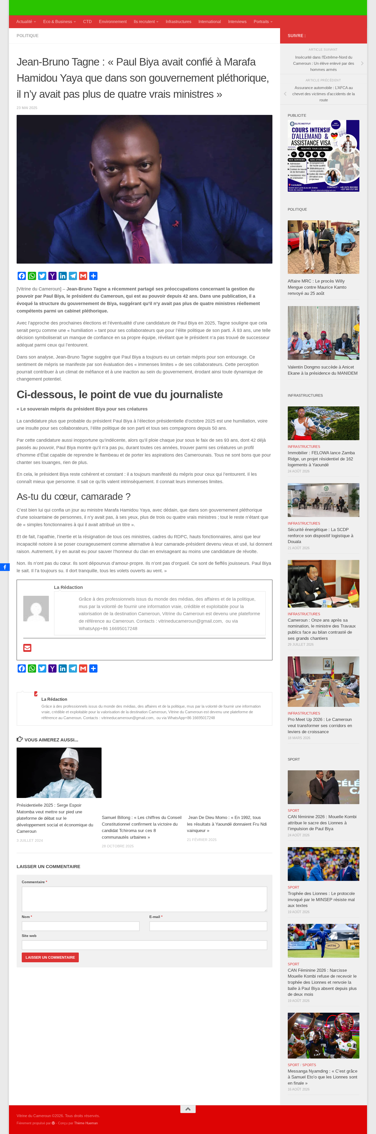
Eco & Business (57, 21)
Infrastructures (178, 21)
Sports (309, 1065)
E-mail (155, 917)
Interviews (237, 21)
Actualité (24, 21)
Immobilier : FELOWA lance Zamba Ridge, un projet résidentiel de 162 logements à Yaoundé (321, 458)
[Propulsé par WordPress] (53, 1123)
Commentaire (34, 882)
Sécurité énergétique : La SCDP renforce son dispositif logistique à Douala (320, 535)
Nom (27, 917)
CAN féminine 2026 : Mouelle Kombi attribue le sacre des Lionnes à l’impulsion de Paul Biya (322, 822)
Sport (293, 811)
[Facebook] (5, 567)
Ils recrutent (144, 21)
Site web (29, 936)
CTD (87, 21)
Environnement (113, 21)
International (209, 21)
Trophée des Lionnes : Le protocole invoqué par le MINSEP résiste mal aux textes (321, 899)
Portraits (261, 21)
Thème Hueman (86, 1123)
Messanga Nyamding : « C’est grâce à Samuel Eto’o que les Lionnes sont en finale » (322, 1077)
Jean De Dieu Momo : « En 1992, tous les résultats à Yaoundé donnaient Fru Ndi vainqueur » (227, 824)
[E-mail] (27, 649)
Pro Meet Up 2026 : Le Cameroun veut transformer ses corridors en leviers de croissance (320, 725)
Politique (28, 36)
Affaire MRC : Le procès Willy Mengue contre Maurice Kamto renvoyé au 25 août (317, 287)
